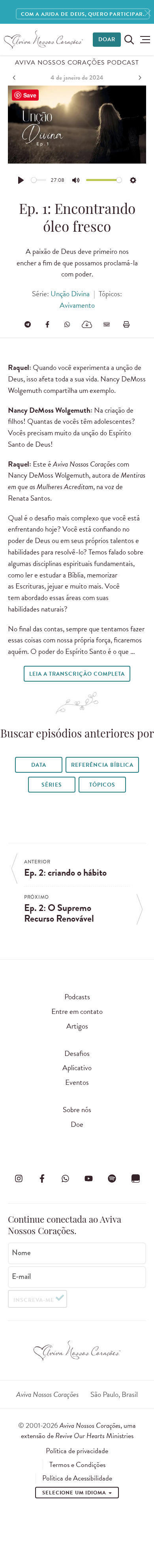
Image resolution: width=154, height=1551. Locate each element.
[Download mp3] (87, 324)
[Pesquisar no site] (129, 39)
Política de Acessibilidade (77, 1478)
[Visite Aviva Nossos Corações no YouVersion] (135, 1178)
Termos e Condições (77, 1465)
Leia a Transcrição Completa (76, 674)
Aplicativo (77, 1067)
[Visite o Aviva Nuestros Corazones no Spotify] (112, 1178)
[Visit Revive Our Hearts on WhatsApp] (65, 1178)
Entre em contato (77, 1011)
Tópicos (102, 785)
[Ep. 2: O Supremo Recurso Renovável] (139, 77)
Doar (106, 39)
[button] (143, 39)
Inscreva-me (33, 1300)
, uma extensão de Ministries (78, 1430)
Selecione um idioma (75, 1493)
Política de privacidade (77, 1451)
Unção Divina (70, 293)
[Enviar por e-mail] (106, 324)
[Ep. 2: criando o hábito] (15, 77)
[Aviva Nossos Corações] (43, 39)
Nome (21, 1253)
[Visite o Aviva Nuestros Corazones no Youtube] (89, 1178)
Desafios (77, 1053)
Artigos (77, 1026)
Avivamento (77, 305)
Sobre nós (77, 1109)
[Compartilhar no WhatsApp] (67, 324)
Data (38, 765)
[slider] (39, 180)
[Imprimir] (126, 324)
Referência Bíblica (102, 765)
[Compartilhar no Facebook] (47, 324)
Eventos (77, 1082)
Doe (77, 1124)
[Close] (148, 13)
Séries (51, 785)
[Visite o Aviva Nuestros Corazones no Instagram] (18, 1178)
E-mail (21, 1276)
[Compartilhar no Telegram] (28, 324)
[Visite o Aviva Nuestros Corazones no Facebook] (42, 1178)
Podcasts (77, 996)
